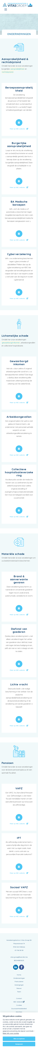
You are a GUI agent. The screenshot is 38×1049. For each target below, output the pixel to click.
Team (19, 992)
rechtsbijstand (7, 72)
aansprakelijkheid (17, 69)
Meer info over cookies (11, 1033)
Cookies (19, 1005)
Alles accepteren (19, 1038)
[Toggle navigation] (6, 9)
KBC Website (18, 1002)
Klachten (19, 1012)
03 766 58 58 (19, 950)
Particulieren (19, 981)
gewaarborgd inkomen (11, 343)
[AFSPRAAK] (19, 122)
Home (19, 975)
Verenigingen (19, 985)
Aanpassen (19, 1044)
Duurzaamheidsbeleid (19, 1009)
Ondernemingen (19, 978)
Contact (19, 998)
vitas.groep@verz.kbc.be (19, 957)
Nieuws (19, 988)
